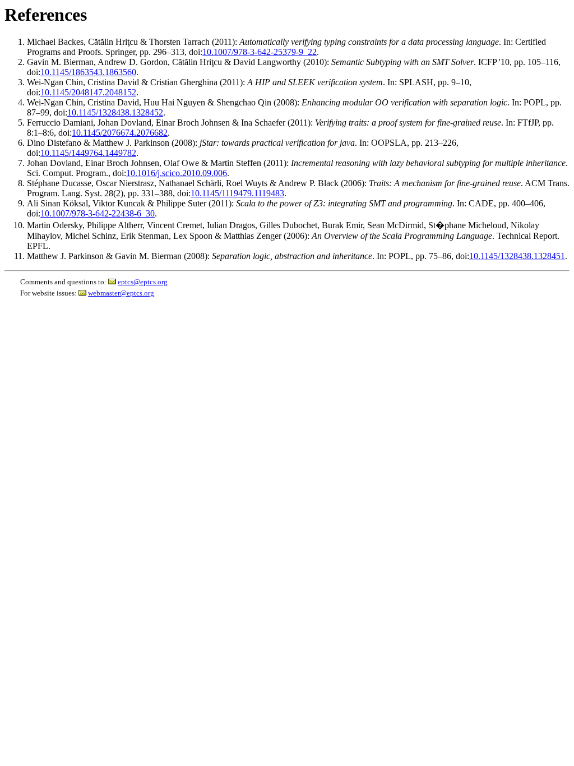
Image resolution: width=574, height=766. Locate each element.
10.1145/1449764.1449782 (88, 153)
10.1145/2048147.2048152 (88, 92)
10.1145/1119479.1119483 (237, 193)
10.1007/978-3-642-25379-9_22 (259, 52)
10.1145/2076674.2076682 (120, 132)
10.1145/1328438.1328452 (115, 112)
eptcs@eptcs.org (143, 282)
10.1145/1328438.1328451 (517, 256)
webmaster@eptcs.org (121, 293)
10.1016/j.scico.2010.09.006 (176, 173)
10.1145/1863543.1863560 (88, 72)
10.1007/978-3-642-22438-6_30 (97, 213)
